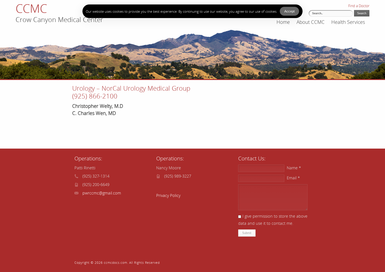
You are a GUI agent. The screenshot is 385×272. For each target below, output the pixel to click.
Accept (289, 11)
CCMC (31, 8)
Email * (293, 177)
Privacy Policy (168, 195)
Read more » (86, 123)
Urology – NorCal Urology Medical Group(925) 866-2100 (131, 92)
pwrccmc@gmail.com (101, 193)
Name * (294, 167)
